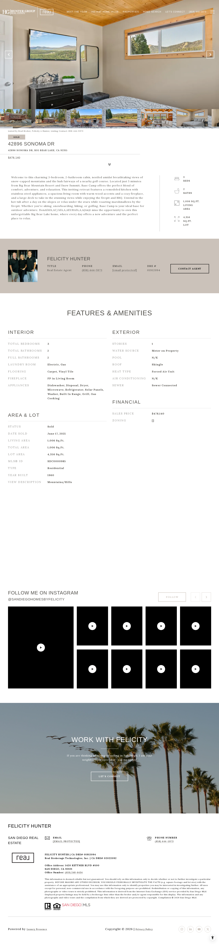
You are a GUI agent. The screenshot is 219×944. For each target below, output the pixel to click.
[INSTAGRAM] (182, 929)
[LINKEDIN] (190, 929)
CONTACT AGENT (189, 268)
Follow (172, 597)
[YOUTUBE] (199, 929)
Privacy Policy (144, 929)
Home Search (152, 12)
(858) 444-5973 (92, 270)
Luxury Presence (37, 929)
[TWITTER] (208, 929)
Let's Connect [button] (109, 776)
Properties (131, 12)
